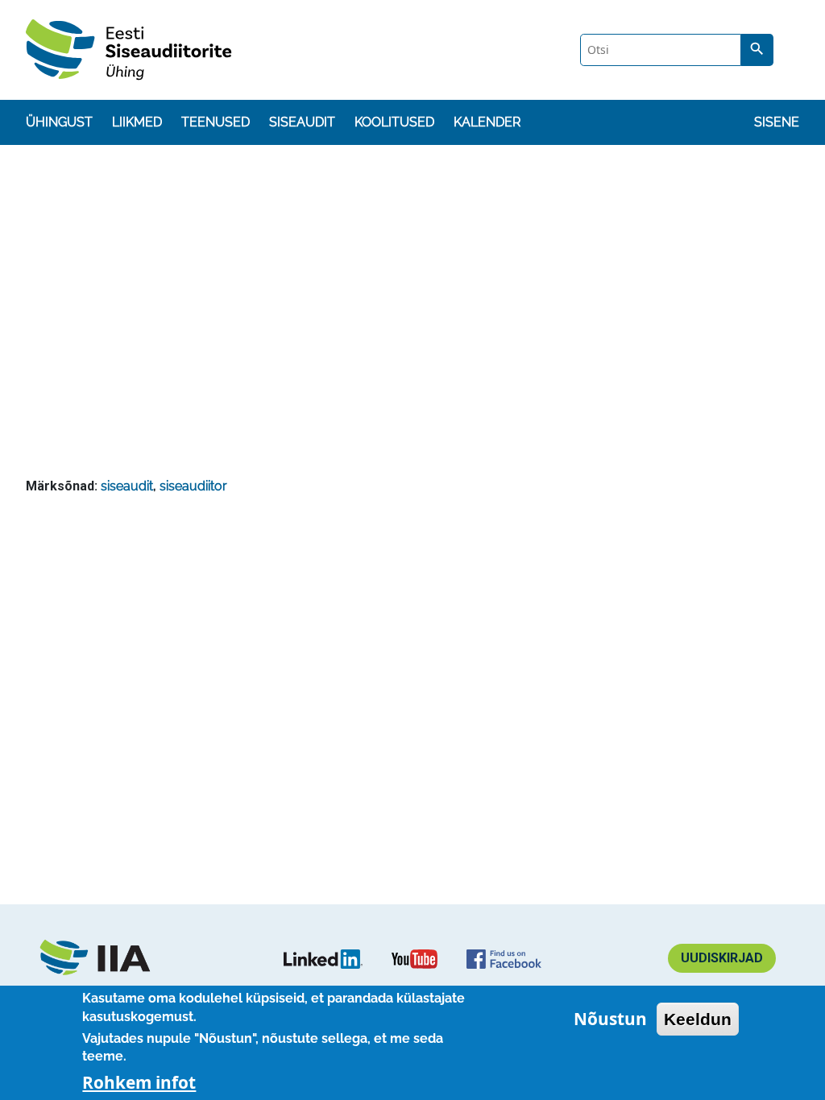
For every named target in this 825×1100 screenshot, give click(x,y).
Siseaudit (302, 122)
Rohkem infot (139, 1082)
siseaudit (127, 486)
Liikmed (137, 122)
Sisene (776, 122)
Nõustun (610, 1018)
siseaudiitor (193, 486)
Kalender (487, 122)
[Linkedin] (323, 958)
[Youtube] (414, 958)
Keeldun (698, 1019)
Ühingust (59, 122)
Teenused (215, 122)
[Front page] (103, 958)
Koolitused (394, 122)
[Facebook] (503, 958)
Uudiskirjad (722, 958)
